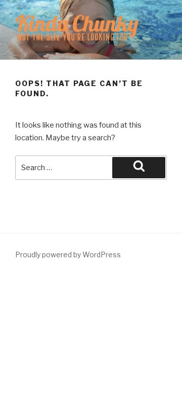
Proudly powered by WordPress (68, 254)
